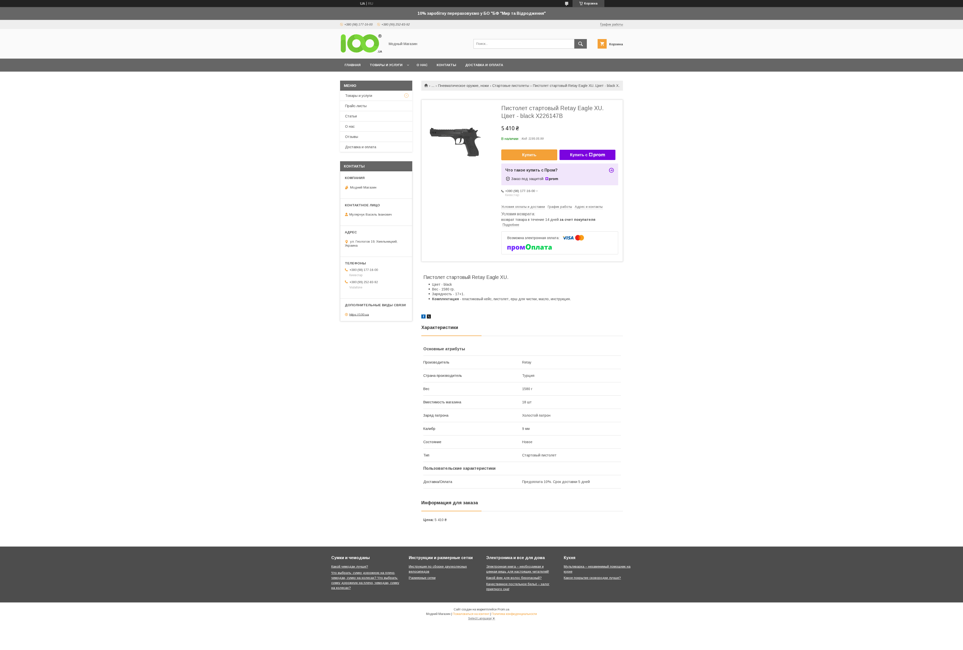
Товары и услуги (386, 65)
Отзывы (351, 137)
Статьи (351, 116)
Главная (353, 65)
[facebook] (423, 317)
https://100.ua (359, 314)
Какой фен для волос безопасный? (514, 578)
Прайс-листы (356, 106)
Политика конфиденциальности (514, 614)
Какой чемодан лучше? (349, 566)
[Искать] (580, 44)
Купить (529, 155)
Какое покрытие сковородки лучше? (592, 578)
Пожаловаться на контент (471, 614)
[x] (429, 317)
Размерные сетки (422, 578)
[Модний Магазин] (361, 52)
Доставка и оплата (484, 65)
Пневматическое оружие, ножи (463, 86)
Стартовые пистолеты (510, 86)
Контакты (446, 65)
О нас (422, 65)
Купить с (579, 155)
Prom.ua (503, 609)
